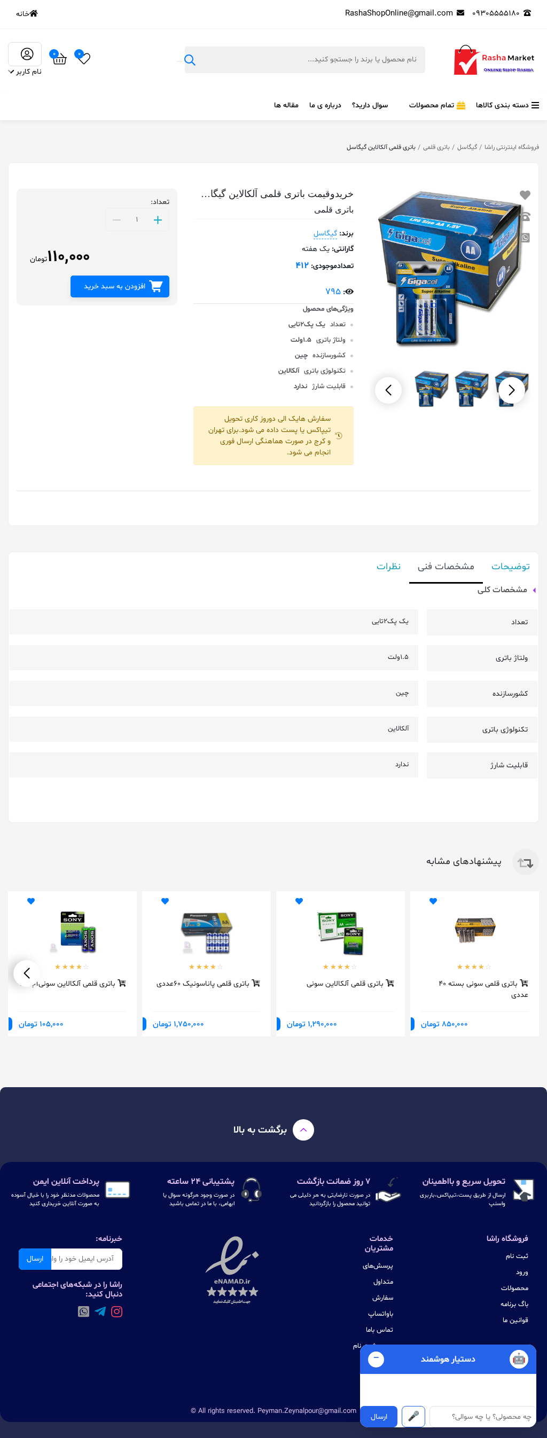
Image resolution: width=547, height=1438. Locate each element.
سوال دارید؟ (370, 105)
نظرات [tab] (389, 566)
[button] (388, 390)
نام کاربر (29, 72)
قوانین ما (515, 1320)
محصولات (514, 1288)
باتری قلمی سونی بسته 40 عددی (483, 989)
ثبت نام (517, 1256)
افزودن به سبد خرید (114, 286)
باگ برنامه (514, 1304)
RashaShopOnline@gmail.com (399, 13)
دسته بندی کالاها (502, 105)
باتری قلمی (436, 147)
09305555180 (496, 13)
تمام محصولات (431, 105)
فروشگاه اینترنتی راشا (512, 147)
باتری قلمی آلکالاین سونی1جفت (69, 984)
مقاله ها (286, 105)
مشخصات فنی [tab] (446, 566)
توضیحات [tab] (510, 566)
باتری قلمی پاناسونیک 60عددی (204, 984)
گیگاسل (467, 147)
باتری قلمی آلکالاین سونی (346, 984)
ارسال (35, 1259)
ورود (522, 1272)
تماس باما (379, 1330)
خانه (22, 14)
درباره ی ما (325, 105)
